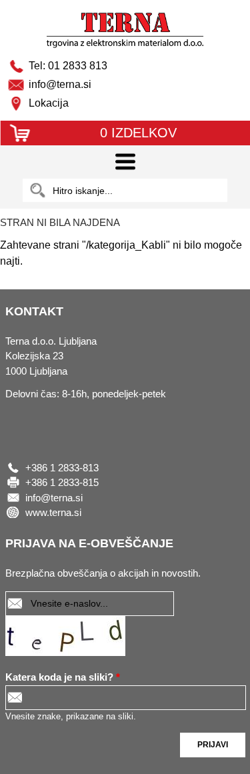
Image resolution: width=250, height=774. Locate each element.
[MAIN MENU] (125, 162)
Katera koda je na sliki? (62, 677)
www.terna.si (53, 512)
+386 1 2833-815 (62, 482)
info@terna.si (54, 497)
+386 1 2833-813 (62, 467)
